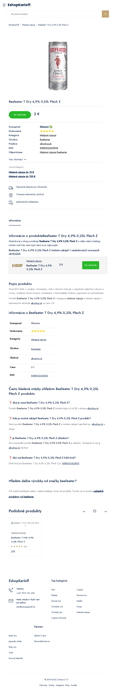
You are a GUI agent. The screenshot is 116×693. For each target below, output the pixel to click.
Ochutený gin (56, 612)
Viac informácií (16, 159)
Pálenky (54, 595)
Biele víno (13, 635)
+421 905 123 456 (25, 593)
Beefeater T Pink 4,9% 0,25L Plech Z (22, 539)
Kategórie (60, 685)
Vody (11, 652)
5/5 (25, 546)
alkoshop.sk (36, 303)
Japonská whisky (15, 641)
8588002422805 (39, 375)
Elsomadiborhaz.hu (42, 641)
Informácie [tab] (15, 220)
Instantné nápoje (83, 612)
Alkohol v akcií (40, 635)
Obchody (43, 685)
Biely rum (12, 647)
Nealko (79, 601)
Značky (51, 685)
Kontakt (74, 685)
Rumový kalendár (16, 658)
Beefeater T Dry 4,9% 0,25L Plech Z (53, 24)
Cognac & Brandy (58, 617)
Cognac (80, 589)
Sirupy (79, 606)
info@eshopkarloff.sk (25, 606)
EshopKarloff (19, 5)
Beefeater (36, 349)
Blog (67, 685)
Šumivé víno (82, 595)
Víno (53, 589)
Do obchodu (20, 114)
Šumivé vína (56, 601)
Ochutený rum (57, 606)
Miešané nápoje (28, 24)
